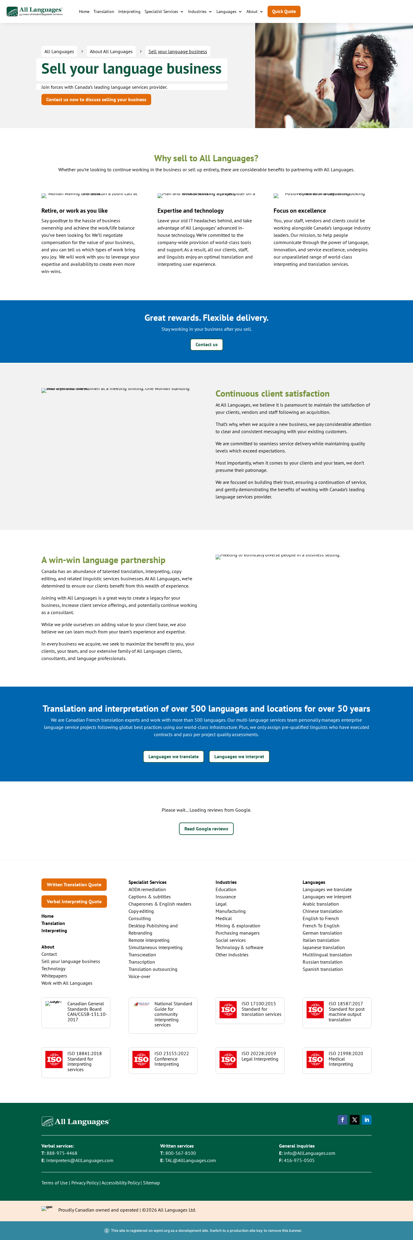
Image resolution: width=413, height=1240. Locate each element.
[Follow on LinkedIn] (367, 1120)
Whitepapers (54, 976)
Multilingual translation (327, 955)
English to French (321, 918)
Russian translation (323, 962)
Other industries (232, 955)
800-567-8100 (180, 1153)
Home (84, 11)
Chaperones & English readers (159, 904)
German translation (322, 933)
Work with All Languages (67, 983)
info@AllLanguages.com (309, 1153)
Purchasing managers (238, 933)
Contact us (207, 344)
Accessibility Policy (120, 1183)
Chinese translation (323, 911)
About (252, 11)
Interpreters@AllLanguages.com (79, 1160)
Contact (49, 954)
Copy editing (141, 911)
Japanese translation (324, 947)
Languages (226, 11)
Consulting (139, 918)
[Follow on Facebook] (342, 1120)
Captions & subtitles (149, 897)
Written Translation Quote (74, 884)
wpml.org (162, 1230)
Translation (103, 11)
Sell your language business (70, 961)
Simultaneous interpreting (155, 947)
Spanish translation (323, 969)
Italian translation (321, 940)
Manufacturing (231, 911)
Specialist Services (161, 11)
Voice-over (139, 976)
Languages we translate (173, 756)
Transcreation (142, 955)
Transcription (141, 962)
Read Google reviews (206, 829)
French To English (321, 926)
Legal (221, 904)
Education (226, 889)
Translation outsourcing (152, 969)
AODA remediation (147, 889)
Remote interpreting (149, 940)
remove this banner (284, 1230)
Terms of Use (54, 1183)
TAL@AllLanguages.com (190, 1160)
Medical (224, 918)
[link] (53, 923)
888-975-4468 (62, 1153)
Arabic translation (321, 904)
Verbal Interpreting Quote (74, 901)
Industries (197, 11)
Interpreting (129, 11)
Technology (53, 968)
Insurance (226, 897)
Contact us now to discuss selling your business (96, 99)
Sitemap (151, 1183)
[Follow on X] (354, 1120)
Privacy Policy (84, 1183)
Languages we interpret (239, 756)
